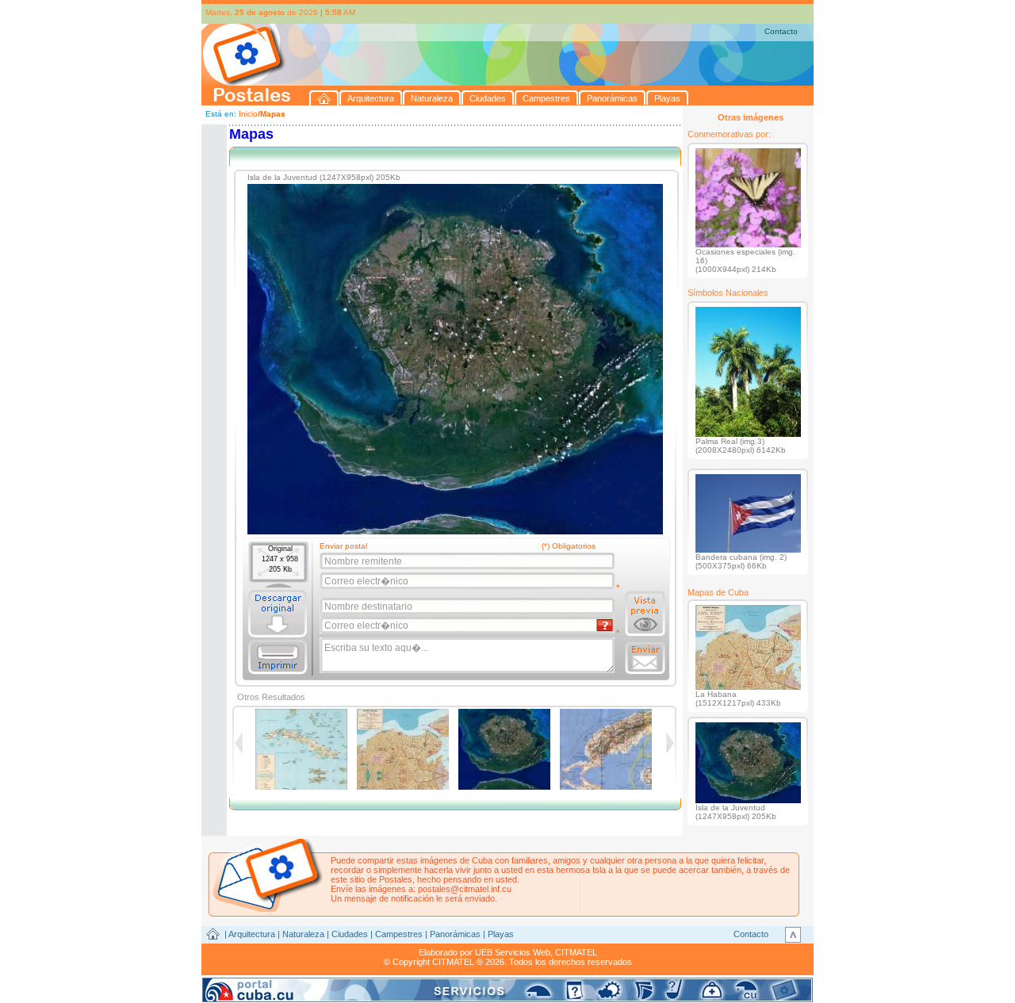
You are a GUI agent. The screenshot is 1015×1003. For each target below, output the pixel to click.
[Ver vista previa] (645, 614)
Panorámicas (455, 934)
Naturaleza (303, 934)
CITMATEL (576, 952)
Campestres (399, 934)
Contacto (781, 31)
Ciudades (349, 934)
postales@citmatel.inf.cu (464, 889)
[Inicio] (324, 97)
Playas (501, 934)
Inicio (248, 113)
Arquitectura (251, 934)
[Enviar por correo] (645, 658)
